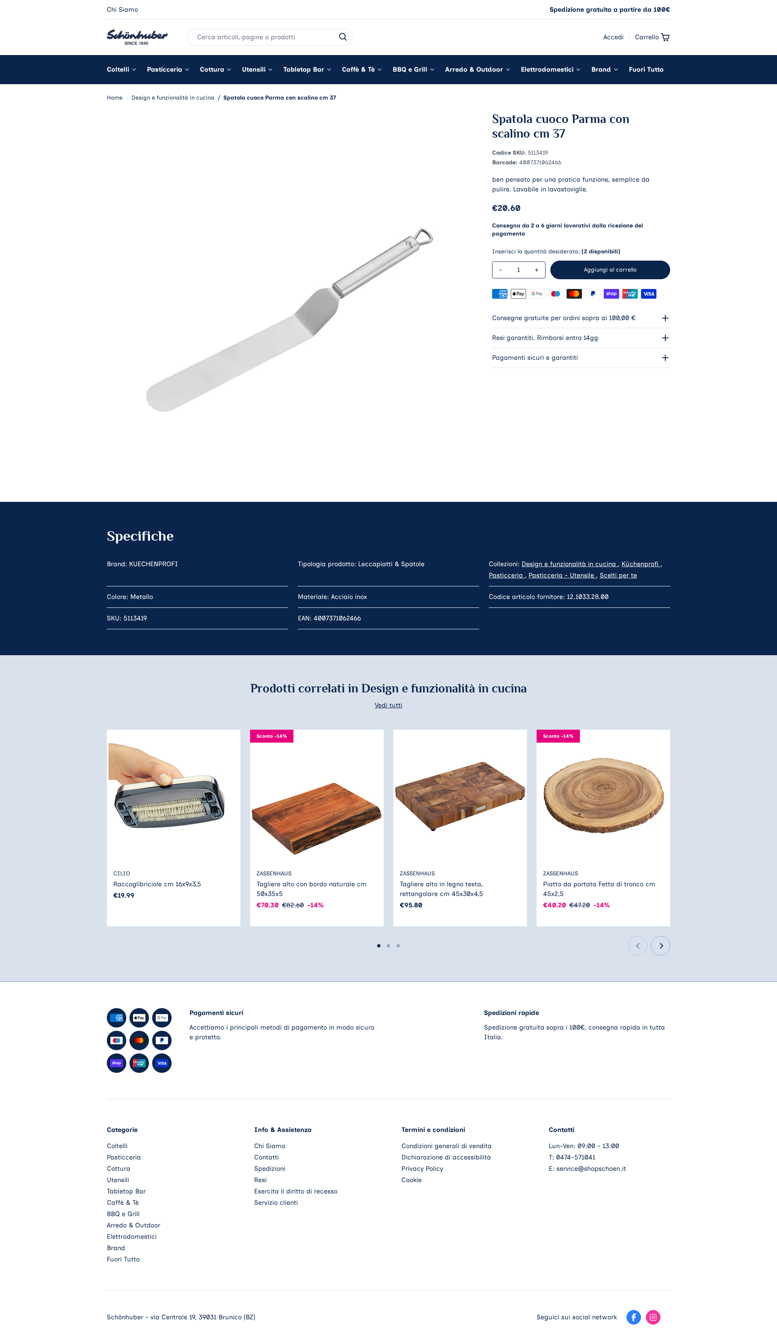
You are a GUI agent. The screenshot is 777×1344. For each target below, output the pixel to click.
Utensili (253, 69)
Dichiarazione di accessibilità (446, 1157)
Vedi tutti (388, 705)
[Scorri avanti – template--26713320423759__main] (660, 945)
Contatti (266, 1157)
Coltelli (118, 69)
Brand (601, 69)
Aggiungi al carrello (610, 269)
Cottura (212, 69)
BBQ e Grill (410, 69)
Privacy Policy (422, 1168)
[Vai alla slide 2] (388, 946)
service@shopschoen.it (591, 1168)
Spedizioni (269, 1168)
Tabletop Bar (303, 69)
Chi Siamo (122, 9)
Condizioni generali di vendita (446, 1146)
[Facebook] (633, 1317)
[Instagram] (653, 1317)
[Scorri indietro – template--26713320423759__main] (638, 945)
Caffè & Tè (358, 69)
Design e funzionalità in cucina (570, 564)
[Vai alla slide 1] (379, 946)
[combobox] (270, 37)
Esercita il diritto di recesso (296, 1191)
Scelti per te (618, 575)
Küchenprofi (641, 564)
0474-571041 (575, 1157)
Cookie (411, 1180)
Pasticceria (164, 69)
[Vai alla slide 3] (398, 946)
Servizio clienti (276, 1202)
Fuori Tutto (646, 69)
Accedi (613, 37)
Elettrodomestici (547, 69)
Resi (260, 1180)
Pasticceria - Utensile (562, 575)
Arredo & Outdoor (474, 69)
